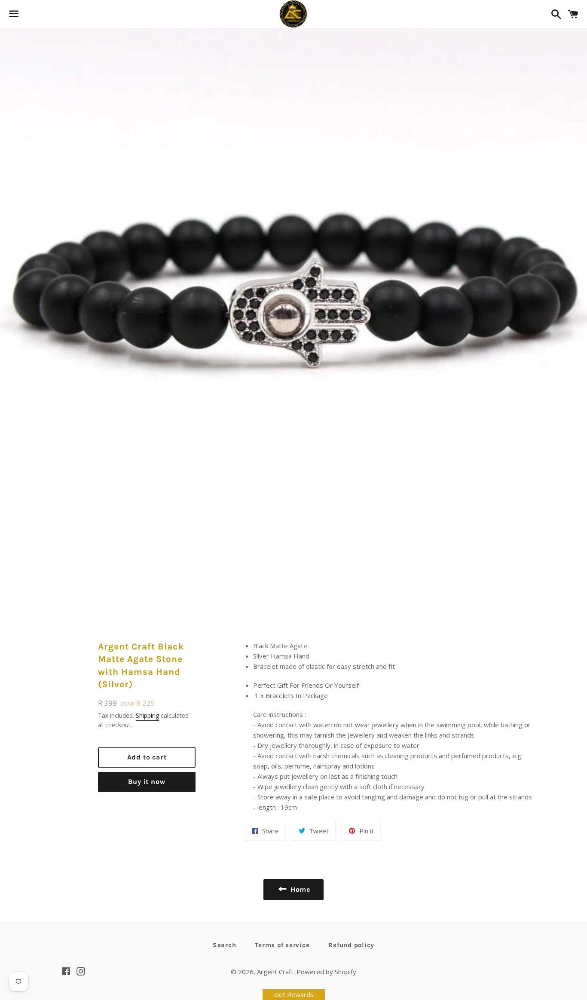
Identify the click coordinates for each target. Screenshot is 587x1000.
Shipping (147, 715)
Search (224, 945)
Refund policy (351, 945)
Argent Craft (275, 971)
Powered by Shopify (326, 971)
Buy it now (146, 781)
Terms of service (282, 945)
